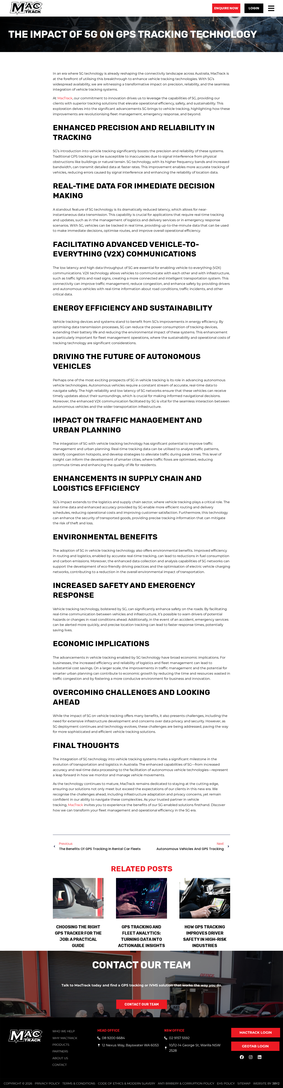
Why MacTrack (64, 1038)
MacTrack (65, 98)
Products (60, 1045)
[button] (253, 8)
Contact (59, 1065)
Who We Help (63, 1031)
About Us (60, 1058)
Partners (60, 1051)
